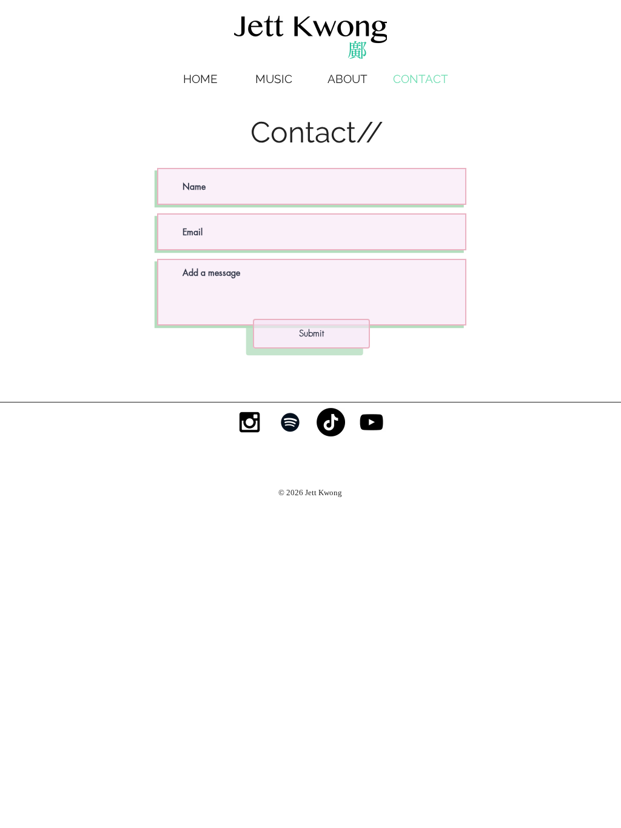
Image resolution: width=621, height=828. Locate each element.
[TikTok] (331, 422)
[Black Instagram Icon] (249, 422)
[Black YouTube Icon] (371, 422)
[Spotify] (290, 422)
